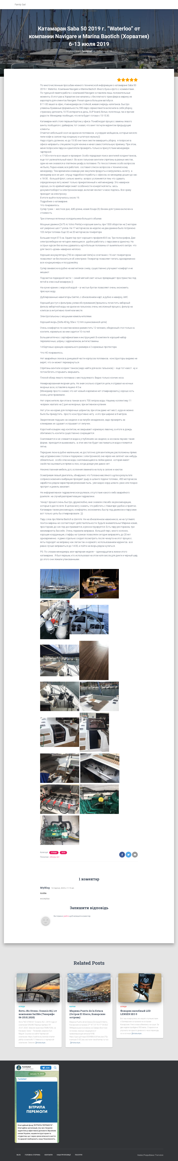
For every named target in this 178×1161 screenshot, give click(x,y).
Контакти (49, 1155)
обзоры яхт (54, 857)
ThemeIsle (159, 1155)
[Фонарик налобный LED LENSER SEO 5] (139, 987)
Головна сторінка (32, 1155)
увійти (66, 916)
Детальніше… (40, 1043)
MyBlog (45, 887)
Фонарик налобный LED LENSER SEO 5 (135, 1012)
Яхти (63, 852)
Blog (19, 1155)
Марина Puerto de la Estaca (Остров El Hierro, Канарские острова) (87, 1014)
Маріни (72, 1007)
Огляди (54, 852)
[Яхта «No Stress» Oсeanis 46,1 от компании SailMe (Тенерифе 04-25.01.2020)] (38, 987)
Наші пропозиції (64, 1155)
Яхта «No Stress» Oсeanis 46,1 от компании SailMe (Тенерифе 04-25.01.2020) (38, 1014)
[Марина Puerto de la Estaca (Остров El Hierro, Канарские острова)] (89, 987)
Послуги (78, 1155)
